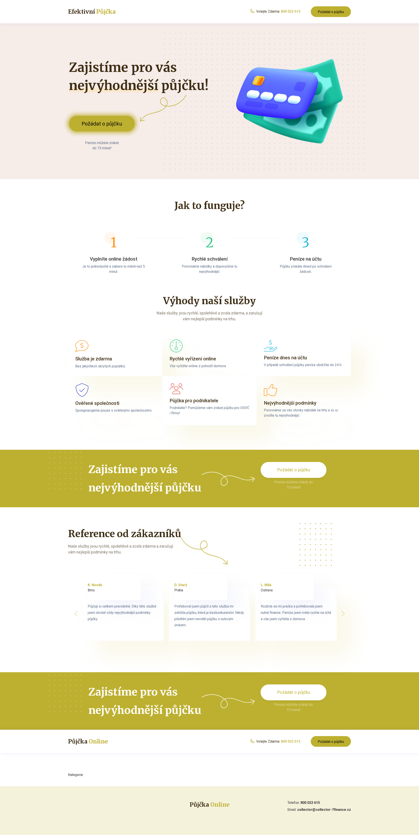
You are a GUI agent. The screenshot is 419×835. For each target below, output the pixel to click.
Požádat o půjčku (331, 12)
